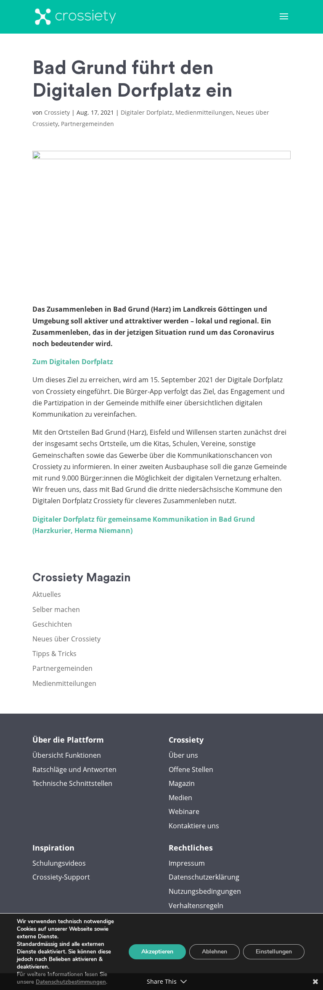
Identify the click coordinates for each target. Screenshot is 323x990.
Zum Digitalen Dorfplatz (72, 361)
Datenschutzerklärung (204, 877)
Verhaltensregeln (196, 905)
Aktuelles (46, 594)
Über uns (183, 755)
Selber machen (56, 609)
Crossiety (57, 112)
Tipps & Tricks (54, 653)
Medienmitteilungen (204, 112)
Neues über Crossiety (66, 638)
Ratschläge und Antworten (74, 769)
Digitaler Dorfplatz (146, 112)
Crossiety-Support (61, 877)
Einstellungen (274, 952)
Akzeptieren (157, 952)
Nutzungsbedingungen (205, 891)
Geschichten (52, 624)
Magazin (182, 783)
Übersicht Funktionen (66, 755)
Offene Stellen (191, 769)
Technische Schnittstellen (72, 783)
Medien (180, 797)
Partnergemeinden (87, 124)
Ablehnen (214, 952)
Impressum (187, 863)
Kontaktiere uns (194, 825)
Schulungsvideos (59, 863)
